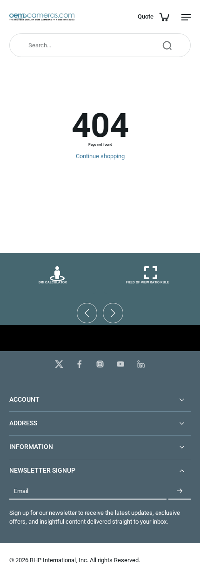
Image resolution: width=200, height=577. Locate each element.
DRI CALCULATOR (53, 282)
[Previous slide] (87, 313)
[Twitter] (59, 364)
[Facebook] (79, 364)
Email (21, 490)
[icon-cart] (163, 16)
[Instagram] (100, 364)
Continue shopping (100, 156)
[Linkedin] (141, 364)
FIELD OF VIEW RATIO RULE (147, 282)
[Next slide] (113, 313)
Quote (145, 16)
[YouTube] (120, 364)
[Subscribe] (179, 491)
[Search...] (166, 45)
